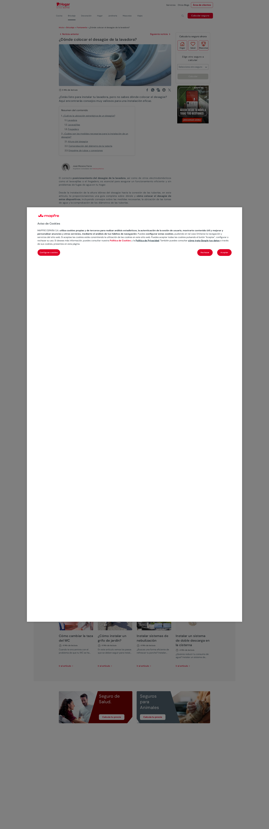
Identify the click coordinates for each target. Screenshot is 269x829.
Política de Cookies (120, 240)
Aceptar (224, 252)
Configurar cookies (49, 252)
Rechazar (205, 252)
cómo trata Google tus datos (204, 240)
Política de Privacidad (147, 240)
